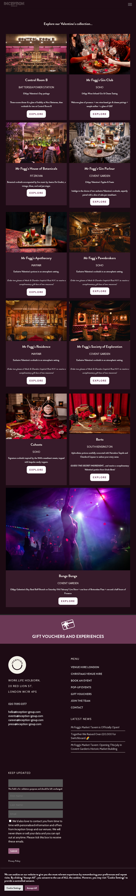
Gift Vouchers (81, 694)
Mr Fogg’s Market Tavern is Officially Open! (95, 727)
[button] (130, 4)
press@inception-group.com (24, 724)
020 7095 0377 (17, 704)
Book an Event (81, 681)
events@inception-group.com (25, 716)
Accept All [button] (32, 888)
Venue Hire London (85, 667)
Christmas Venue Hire (86, 674)
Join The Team (80, 701)
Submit (13, 851)
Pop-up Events (81, 687)
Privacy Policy (14, 861)
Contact (77, 707)
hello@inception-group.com (24, 712)
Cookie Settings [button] (14, 888)
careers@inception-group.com (25, 720)
